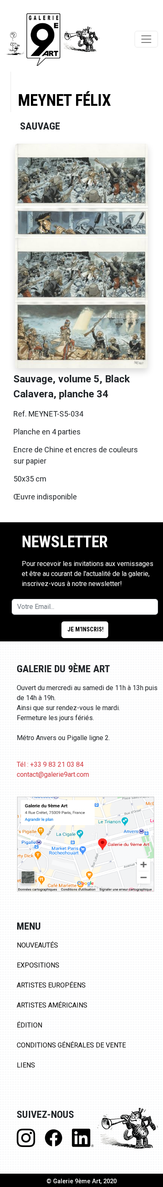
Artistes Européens (51, 985)
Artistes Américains (52, 1005)
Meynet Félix (64, 100)
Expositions (38, 965)
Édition (29, 1025)
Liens (26, 1065)
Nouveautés (37, 945)
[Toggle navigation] (146, 39)
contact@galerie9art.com (53, 774)
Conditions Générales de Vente (71, 1045)
